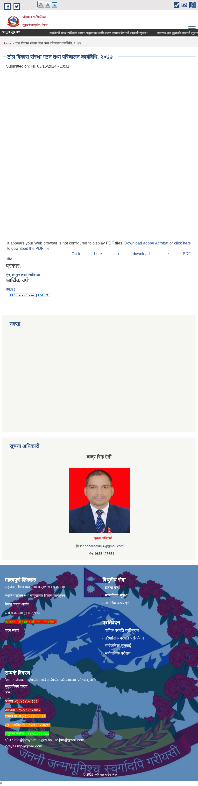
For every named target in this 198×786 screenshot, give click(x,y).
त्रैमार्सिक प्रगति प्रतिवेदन (124, 638)
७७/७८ (11, 289)
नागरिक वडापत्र (117, 603)
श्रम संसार (12, 630)
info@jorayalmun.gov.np (33, 740)
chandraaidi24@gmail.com (103, 546)
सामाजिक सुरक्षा (116, 595)
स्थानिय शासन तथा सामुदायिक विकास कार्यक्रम (35, 595)
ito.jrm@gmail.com (69, 740)
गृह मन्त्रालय (32, 613)
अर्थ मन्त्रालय (14, 613)
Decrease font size (54, 4)
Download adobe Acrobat (147, 243)
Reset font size (48, 4)
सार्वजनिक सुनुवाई (118, 645)
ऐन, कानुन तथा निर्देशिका (23, 275)
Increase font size (40, 4)
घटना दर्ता (112, 587)
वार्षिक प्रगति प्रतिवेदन (122, 630)
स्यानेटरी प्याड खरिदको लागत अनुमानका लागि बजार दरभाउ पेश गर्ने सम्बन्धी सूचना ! (91, 33)
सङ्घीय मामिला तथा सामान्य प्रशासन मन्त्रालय (35, 587)
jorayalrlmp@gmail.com (23, 746)
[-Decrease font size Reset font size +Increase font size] (45, 7)
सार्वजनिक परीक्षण (117, 653)
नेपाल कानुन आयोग (17, 604)
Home (7, 43)
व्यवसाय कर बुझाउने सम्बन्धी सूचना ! (170, 33)
